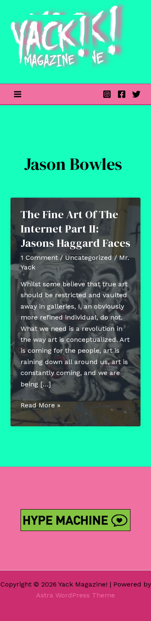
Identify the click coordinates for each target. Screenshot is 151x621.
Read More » (40, 406)
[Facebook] (121, 94)
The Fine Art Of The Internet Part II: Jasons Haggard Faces (75, 229)
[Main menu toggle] (17, 94)
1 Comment (39, 258)
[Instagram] (107, 94)
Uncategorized (88, 258)
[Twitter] (136, 94)
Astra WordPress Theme (75, 595)
